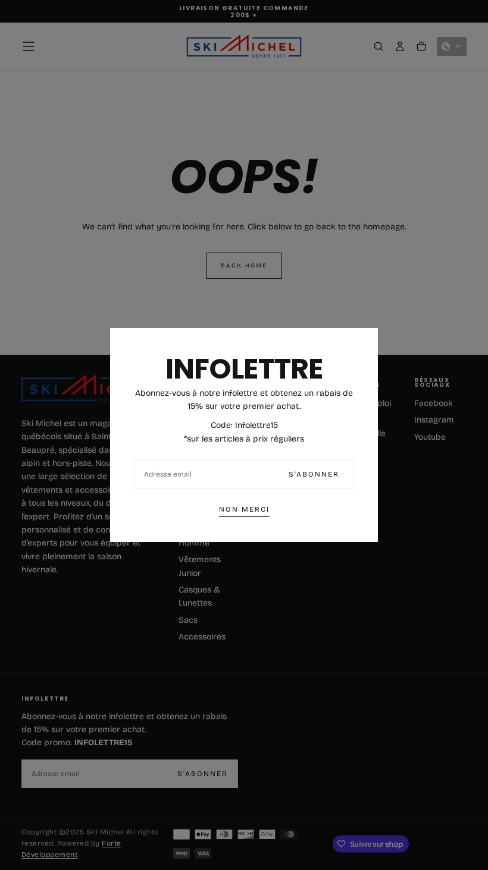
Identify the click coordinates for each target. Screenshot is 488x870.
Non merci (244, 509)
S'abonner (314, 474)
